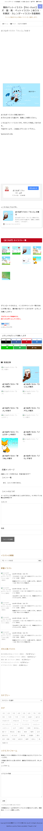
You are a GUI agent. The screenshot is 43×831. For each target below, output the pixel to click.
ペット (14, 24)
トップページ (9, 1)
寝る (19, 732)
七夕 (14, 728)
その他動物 (23, 24)
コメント (4, 502)
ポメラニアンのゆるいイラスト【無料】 (13, 657)
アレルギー (35, 721)
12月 (23, 717)
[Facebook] (16, 341)
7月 (34, 713)
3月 (14, 713)
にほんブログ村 (6, 327)
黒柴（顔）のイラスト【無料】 (11, 660)
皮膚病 (31, 735)
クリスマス (25, 724)
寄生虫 (12, 732)
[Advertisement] (21, 54)
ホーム (6, 24)
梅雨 (32, 732)
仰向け (22, 728)
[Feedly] (20, 347)
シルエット (36, 724)
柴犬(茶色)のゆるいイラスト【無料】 (12, 654)
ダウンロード (33, 188)
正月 (38, 732)
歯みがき (5, 735)
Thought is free (32, 826)
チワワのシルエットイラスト (10, 662)
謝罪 (27, 739)
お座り (30, 717)
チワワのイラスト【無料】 (9, 665)
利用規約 (17, 1)
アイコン (25, 721)
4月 (19, 713)
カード (16, 724)
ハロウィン (5, 728)
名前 (2, 528)
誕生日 (20, 739)
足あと (34, 739)
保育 (29, 728)
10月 (9, 717)
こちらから (7, 810)
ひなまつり (5, 721)
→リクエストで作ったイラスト (11, 805)
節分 (38, 735)
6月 (29, 713)
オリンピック (6, 724)
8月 (39, 713)
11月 (16, 717)
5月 (24, 713)
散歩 (25, 732)
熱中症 (23, 735)
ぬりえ (38, 717)
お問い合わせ (26, 1)
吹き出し (37, 728)
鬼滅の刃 (5, 743)
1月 (3, 713)
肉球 (13, 739)
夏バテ (4, 732)
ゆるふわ (16, 721)
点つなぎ (14, 735)
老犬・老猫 (5, 739)
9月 (3, 717)
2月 (8, 713)
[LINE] (7, 347)
